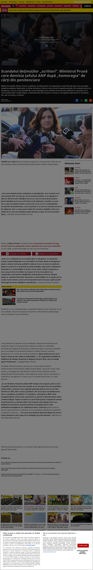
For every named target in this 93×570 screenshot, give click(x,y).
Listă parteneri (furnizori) (49, 552)
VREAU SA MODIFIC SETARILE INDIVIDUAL (82, 552)
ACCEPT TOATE (83, 545)
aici (32, 558)
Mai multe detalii (30, 545)
